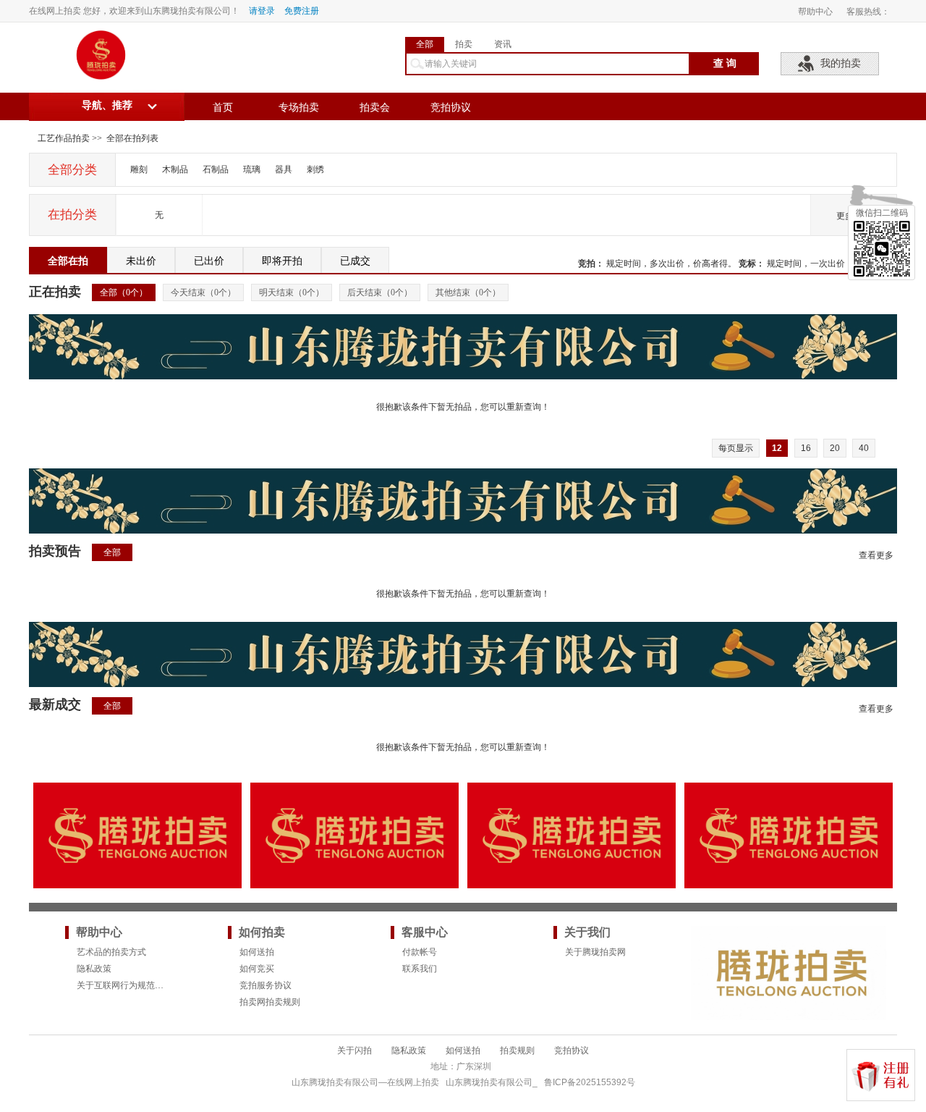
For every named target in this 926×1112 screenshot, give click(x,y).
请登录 (262, 11)
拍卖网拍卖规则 (269, 1002)
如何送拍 (256, 952)
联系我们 (419, 969)
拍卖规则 (517, 1050)
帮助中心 (815, 12)
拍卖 (463, 44)
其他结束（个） (468, 292)
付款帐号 (419, 952)
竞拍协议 (450, 107)
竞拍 (586, 263)
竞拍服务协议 (265, 985)
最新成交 (55, 704)
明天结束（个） (291, 292)
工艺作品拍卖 (64, 138)
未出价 (141, 261)
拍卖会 (375, 107)
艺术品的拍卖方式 (111, 952)
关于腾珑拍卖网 (595, 952)
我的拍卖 (840, 63)
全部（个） (124, 292)
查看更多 (876, 555)
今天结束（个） (203, 292)
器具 (283, 169)
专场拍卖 (299, 107)
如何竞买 (256, 969)
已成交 (355, 261)
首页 (223, 107)
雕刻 (139, 169)
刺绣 (315, 169)
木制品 (175, 169)
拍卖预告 (55, 551)
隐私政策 (94, 969)
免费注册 (301, 11)
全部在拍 (68, 261)
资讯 (502, 44)
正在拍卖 (55, 292)
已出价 (209, 261)
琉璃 (251, 169)
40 (864, 448)
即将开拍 (282, 261)
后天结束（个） (379, 292)
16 (806, 448)
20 (835, 448)
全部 (424, 44)
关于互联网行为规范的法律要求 (137, 985)
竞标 (747, 263)
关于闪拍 (354, 1050)
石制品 (216, 169)
